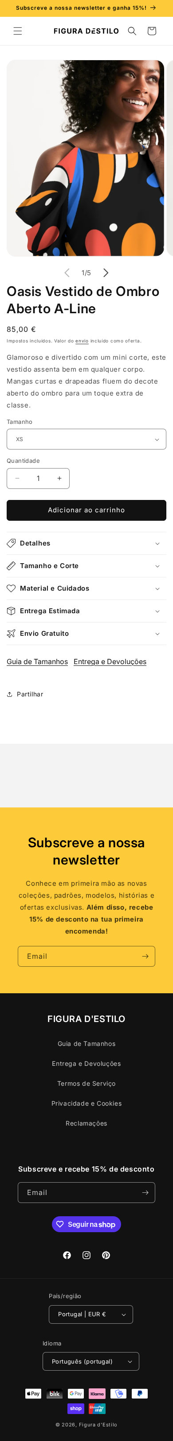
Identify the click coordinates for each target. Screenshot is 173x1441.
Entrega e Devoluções (110, 661)
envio (82, 340)
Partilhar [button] (30, 694)
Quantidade (23, 460)
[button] (18, 31)
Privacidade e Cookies (86, 1103)
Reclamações (86, 1123)
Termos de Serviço (86, 1083)
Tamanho (20, 421)
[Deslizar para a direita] (106, 273)
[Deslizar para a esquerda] (67, 273)
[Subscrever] (145, 956)
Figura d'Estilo (98, 1425)
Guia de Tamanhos (37, 661)
